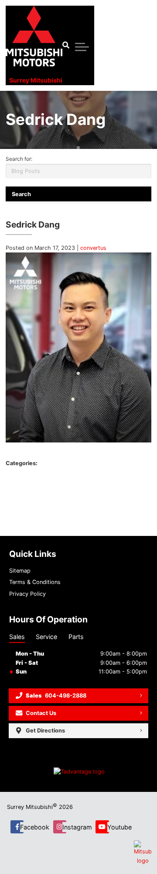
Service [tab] (46, 636)
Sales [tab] (17, 636)
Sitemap (20, 570)
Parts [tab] (76, 636)
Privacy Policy (27, 594)
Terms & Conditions (35, 582)
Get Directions (45, 730)
